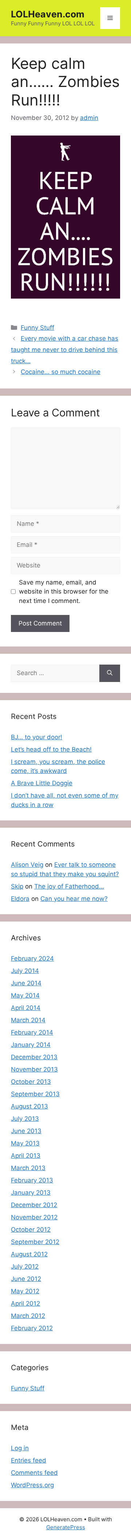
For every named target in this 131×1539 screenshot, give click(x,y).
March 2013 (28, 1168)
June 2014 (26, 983)
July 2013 (25, 1118)
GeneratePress (65, 1527)
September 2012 (35, 1241)
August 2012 (29, 1254)
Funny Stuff (37, 327)
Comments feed (34, 1472)
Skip (17, 886)
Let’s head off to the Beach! (51, 749)
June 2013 (26, 1131)
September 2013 (35, 1094)
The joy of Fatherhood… (69, 886)
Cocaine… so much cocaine (60, 371)
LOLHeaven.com (47, 14)
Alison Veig (27, 864)
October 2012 (31, 1229)
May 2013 (25, 1143)
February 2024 (32, 958)
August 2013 (29, 1106)
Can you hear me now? (74, 898)
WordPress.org (32, 1485)
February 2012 (32, 1328)
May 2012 (25, 1291)
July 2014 (25, 970)
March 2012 (28, 1315)
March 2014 (28, 1020)
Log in (20, 1448)
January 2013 (31, 1192)
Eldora (20, 898)
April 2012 (25, 1303)
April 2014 (25, 1007)
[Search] (109, 673)
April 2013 (25, 1155)
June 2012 (26, 1278)
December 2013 (34, 1057)
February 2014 (32, 1032)
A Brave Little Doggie (41, 783)
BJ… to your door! (36, 737)
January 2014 (31, 1044)
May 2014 (25, 995)
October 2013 (31, 1081)
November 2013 (34, 1069)
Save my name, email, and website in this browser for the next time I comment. (63, 591)
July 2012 (25, 1266)
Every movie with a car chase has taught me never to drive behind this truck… (64, 349)
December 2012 (34, 1205)
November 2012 (34, 1217)
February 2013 (32, 1180)
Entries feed (28, 1460)
